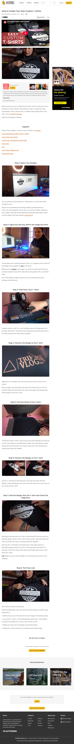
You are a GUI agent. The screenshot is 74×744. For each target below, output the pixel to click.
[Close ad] (73, 68)
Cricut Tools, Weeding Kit (10, 150)
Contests (29, 3)
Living (39, 721)
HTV (3, 147)
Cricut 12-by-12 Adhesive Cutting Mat (14, 140)
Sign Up (69, 3)
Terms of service (33, 738)
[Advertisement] (63, 88)
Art (18, 14)
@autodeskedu (67, 722)
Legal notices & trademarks (50, 741)
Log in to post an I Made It (37, 650)
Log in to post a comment (37, 708)
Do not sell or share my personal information (29, 741)
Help (49, 723)
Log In (61, 3)
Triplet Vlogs (28, 215)
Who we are (51, 728)
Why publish (51, 718)
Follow (13, 88)
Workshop (30, 721)
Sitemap (50, 725)
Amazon (38, 130)
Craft (29, 725)
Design (14, 14)
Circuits (30, 718)
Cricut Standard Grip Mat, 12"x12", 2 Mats (15, 134)
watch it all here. (16, 114)
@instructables (67, 718)
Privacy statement (44, 738)
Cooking (40, 718)
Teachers (36, 3)
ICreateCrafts (7, 14)
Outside (40, 723)
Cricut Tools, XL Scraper (10, 137)
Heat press (5, 144)
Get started (51, 721)
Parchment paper (7, 154)
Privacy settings (54, 738)
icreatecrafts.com (10, 100)
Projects (21, 3)
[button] (48, 17)
